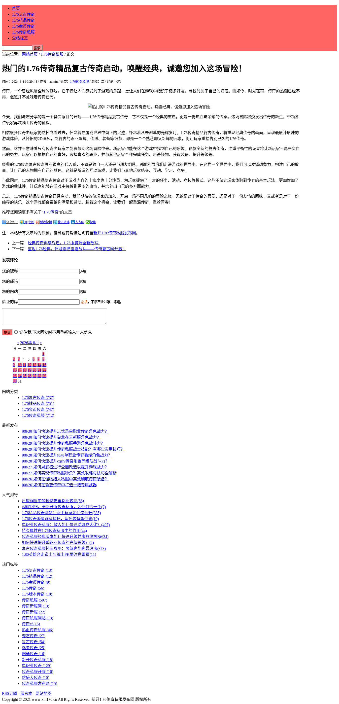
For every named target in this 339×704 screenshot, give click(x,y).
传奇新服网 (35, 606)
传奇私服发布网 (39, 683)
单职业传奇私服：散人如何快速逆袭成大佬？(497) (66, 525)
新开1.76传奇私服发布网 (114, 233)
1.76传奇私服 (23, 32)
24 (20, 376)
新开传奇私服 (37, 660)
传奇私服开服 (37, 671)
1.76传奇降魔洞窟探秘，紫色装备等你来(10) (60, 519)
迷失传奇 (33, 648)
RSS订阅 (9, 693)
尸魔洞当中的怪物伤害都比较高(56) (53, 501)
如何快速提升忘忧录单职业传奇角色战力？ (65, 431)
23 (15, 376)
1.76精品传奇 (23, 20)
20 (34, 370)
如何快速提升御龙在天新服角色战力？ (61, 437)
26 (30, 376)
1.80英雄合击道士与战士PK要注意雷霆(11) (59, 554)
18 (25, 370)
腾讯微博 (63, 222)
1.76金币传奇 (23, 26)
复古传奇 (33, 642)
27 (34, 376)
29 (44, 376)
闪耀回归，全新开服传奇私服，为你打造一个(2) (64, 507)
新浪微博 (46, 222)
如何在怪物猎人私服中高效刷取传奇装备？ (65, 479)
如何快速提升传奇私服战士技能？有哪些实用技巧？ (73, 449)
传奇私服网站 (37, 618)
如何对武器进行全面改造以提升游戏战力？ (65, 467)
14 (39, 365)
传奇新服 (33, 612)
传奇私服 (34, 600)
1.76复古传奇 (23, 14)
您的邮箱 (10, 281)
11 (24, 365)
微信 (93, 222)
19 (30, 370)
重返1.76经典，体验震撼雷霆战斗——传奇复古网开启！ (77, 249)
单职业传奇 (36, 666)
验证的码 (10, 302)
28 (39, 376)
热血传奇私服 (37, 630)
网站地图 (43, 693)
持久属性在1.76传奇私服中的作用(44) (54, 530)
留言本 (26, 693)
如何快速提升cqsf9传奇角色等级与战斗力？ (65, 461)
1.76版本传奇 (37, 594)
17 (20, 370)
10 (20, 365)
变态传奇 (33, 636)
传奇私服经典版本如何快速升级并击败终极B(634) (65, 536)
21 (39, 370)
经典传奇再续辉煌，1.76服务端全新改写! (64, 243)
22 (44, 370)
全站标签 (20, 38)
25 (25, 376)
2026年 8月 (29, 343)
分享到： (12, 222)
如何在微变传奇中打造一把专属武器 (59, 485)
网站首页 (30, 54)
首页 (16, 8)
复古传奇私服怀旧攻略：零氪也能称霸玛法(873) (64, 548)
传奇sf (31, 624)
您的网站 (10, 291)
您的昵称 (10, 271)
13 (34, 365)
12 (30, 365)
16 (15, 370)
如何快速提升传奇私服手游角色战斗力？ (63, 443)
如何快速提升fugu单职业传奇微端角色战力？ (67, 455)
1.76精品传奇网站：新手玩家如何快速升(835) (61, 513)
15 (44, 365)
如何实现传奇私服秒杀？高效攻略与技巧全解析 (69, 473)
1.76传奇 (50, 212)
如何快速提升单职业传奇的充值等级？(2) (58, 542)
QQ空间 (29, 222)
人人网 (79, 222)
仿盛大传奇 (35, 677)
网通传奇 (33, 654)
